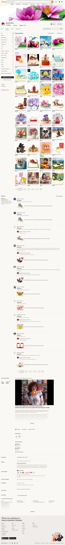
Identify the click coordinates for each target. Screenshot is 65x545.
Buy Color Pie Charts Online (5, 507)
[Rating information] (6, 25)
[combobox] (28, 2)
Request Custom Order (8, 77)
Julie (20, 231)
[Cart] (62, 2)
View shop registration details (22, 495)
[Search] (52, 2)
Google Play (12, 538)
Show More (32, 511)
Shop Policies (18, 28)
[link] (16, 189)
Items (2, 28)
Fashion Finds (32, 4)
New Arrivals (18, 4)
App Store (5, 538)
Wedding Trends (44, 4)
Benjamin (18, 212)
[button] (53, 24)
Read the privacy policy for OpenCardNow (23, 489)
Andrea (18, 266)
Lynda (18, 352)
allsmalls (18, 245)
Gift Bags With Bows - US (5, 504)
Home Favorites (25, 4)
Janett (18, 333)
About (12, 28)
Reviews (7, 28)
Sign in (56, 1)
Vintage (38, 4)
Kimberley (18, 314)
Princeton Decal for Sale (5, 508)
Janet (18, 198)
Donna (18, 226)
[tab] (7, 33)
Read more (32, 423)
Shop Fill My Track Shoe (5, 503)
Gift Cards (51, 4)
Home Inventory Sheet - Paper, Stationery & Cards (8, 510)
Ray (17, 300)
